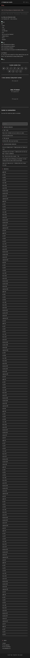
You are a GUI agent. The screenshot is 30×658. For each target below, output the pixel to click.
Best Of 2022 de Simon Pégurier (16, 160)
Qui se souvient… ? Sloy (15, 156)
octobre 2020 (4, 347)
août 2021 (4, 320)
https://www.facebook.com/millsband (8, 46)
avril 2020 (4, 355)
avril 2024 (4, 241)
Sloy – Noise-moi (5, 156)
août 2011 (4, 623)
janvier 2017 (4, 456)
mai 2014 (4, 536)
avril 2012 (4, 602)
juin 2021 (3, 326)
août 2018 (4, 408)
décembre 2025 (5, 190)
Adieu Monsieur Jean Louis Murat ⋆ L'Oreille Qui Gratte (11, 151)
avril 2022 (4, 299)
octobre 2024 (4, 225)
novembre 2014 (5, 520)
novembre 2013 (5, 552)
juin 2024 (4, 235)
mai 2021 (3, 328)
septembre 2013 (5, 557)
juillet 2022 (4, 291)
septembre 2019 (5, 374)
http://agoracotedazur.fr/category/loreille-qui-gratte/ (14, 56)
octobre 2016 (4, 464)
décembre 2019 (5, 366)
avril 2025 (4, 209)
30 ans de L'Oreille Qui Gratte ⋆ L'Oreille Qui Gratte (11, 147)
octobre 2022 (4, 286)
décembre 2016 (5, 459)
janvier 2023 (4, 278)
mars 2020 (4, 358)
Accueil (9, 654)
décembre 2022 (5, 281)
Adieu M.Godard (15, 89)
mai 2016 (4, 472)
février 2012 (4, 607)
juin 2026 (4, 174)
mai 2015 (4, 504)
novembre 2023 (5, 254)
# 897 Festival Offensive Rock (7, 135)
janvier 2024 (4, 249)
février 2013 (4, 576)
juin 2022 (4, 294)
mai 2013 (4, 568)
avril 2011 (4, 634)
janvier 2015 (4, 514)
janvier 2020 (4, 363)
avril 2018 (4, 419)
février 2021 (4, 336)
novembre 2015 (5, 488)
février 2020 (4, 360)
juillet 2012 (4, 594)
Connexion (4, 643)
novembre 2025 (5, 193)
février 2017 (4, 453)
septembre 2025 (5, 198)
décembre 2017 (5, 429)
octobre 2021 (4, 315)
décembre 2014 (5, 517)
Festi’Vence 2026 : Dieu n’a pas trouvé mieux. (10, 141)
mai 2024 (4, 238)
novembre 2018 (5, 400)
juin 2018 (3, 413)
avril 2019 (4, 387)
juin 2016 (4, 469)
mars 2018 (4, 421)
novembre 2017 (5, 432)
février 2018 (4, 424)
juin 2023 (4, 265)
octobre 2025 (4, 196)
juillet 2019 (4, 379)
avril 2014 (4, 538)
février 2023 (4, 275)
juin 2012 (3, 597)
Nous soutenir (20, 654)
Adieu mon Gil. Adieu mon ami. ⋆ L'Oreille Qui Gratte (11, 163)
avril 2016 (4, 475)
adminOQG (4, 13)
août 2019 (4, 376)
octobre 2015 (4, 490)
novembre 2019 (5, 368)
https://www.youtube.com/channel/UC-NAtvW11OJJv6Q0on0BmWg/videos (14, 49)
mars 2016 (4, 477)
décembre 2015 (5, 485)
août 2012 (4, 591)
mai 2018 (4, 416)
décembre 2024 (5, 219)
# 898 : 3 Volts (5, 130)
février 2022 (4, 305)
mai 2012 (3, 599)
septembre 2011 (5, 621)
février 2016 (4, 480)
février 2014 (4, 544)
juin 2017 (3, 443)
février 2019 (4, 392)
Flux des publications (6, 644)
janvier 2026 (4, 188)
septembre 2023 (5, 259)
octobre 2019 (4, 371)
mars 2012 (4, 605)
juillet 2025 (4, 201)
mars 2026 (4, 182)
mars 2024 (4, 243)
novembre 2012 (5, 584)
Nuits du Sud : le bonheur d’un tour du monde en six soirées (13, 133)
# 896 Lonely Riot (5, 138)
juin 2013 (3, 565)
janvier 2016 (4, 483)
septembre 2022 (5, 289)
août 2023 (4, 262)
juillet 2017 (4, 440)
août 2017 (4, 437)
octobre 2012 (4, 586)
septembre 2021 (5, 318)
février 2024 (4, 246)
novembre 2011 (5, 615)
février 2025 (4, 214)
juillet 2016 (4, 467)
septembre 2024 (5, 227)
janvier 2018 (4, 427)
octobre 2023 (4, 257)
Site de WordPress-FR (6, 648)
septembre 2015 (5, 493)
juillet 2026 (4, 172)
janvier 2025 (4, 217)
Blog (11, 654)
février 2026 (4, 185)
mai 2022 (4, 297)
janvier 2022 (4, 307)
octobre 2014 (4, 522)
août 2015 (4, 496)
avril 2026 (4, 180)
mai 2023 (4, 267)
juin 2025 (4, 204)
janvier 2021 (4, 339)
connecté (9, 113)
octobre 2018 (4, 403)
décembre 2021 (5, 310)
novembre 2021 (5, 313)
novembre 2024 (5, 222)
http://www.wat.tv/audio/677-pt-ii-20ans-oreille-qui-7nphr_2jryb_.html (15, 54)
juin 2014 (4, 533)
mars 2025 (4, 212)
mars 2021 (4, 334)
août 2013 (4, 560)
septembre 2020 (5, 350)
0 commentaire (25, 13)
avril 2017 (4, 448)
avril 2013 (4, 570)
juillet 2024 (4, 233)
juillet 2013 (4, 562)
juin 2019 (3, 382)
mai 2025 (4, 206)
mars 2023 (4, 273)
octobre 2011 (4, 618)
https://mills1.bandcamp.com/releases (8, 44)
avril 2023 (4, 270)
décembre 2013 (5, 549)
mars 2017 (4, 451)
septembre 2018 (5, 405)
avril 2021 (4, 331)
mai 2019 (4, 384)
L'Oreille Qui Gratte (6, 2)
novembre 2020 (5, 344)
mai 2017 (4, 445)
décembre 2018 (5, 398)
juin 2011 (3, 629)
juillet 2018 (4, 411)
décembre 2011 (5, 613)
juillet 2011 (4, 626)
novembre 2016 (5, 461)
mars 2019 (4, 390)
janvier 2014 (4, 546)
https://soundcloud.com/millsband (7, 47)
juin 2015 (3, 501)
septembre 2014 (5, 525)
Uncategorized (18, 13)
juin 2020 (4, 352)
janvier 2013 (4, 578)
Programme (15, 654)
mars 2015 (4, 509)
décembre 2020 (5, 342)
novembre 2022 (5, 283)
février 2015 (4, 512)
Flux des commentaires (6, 646)
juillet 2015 (4, 499)
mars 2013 (4, 573)
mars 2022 (4, 302)
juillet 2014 (4, 530)
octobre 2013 (4, 554)
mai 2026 (4, 177)
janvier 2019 (4, 395)
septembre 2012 (5, 589)
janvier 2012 (4, 610)
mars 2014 (4, 541)
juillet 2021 (4, 323)
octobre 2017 (4, 435)
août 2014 (4, 528)
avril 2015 (4, 506)
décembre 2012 (5, 581)
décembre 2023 (5, 251)
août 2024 (4, 230)
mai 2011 (3, 631)
